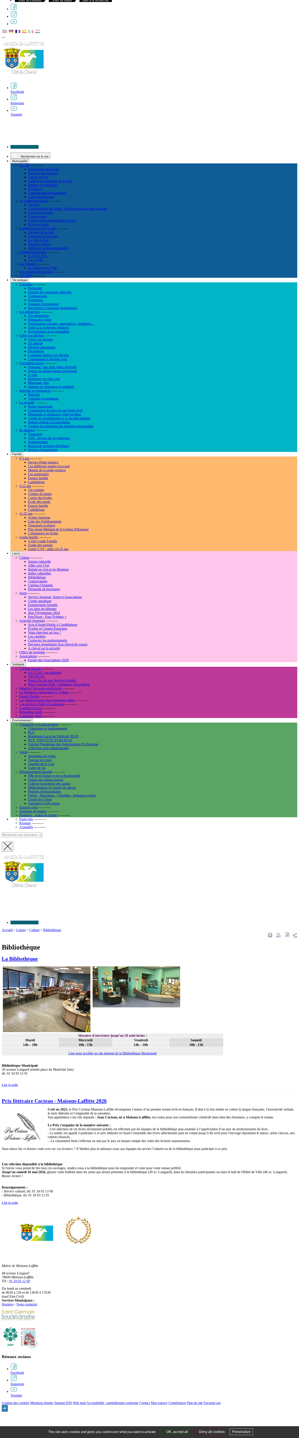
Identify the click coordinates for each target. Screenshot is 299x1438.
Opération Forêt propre (44, 803)
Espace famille (38, 478)
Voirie (23, 752)
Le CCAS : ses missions (45, 672)
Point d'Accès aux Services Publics (52, 680)
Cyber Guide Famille (42, 541)
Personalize (241, 1432)
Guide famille (28, 537)
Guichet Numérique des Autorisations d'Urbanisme (63, 744)
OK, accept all (176, 1432)
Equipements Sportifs (43, 605)
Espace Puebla (29, 696)
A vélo (32, 375)
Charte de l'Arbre (40, 799)
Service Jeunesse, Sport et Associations (55, 597)
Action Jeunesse (39, 517)
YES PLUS (36, 676)
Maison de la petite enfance (47, 470)
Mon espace (159, 1403)
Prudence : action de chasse (38, 815)
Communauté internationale (47, 193)
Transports (35, 434)
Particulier (35, 288)
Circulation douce (31, 363)
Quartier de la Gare (41, 764)
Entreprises (35, 300)
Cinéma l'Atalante (40, 585)
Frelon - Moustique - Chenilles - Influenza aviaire (62, 795)
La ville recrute (38, 240)
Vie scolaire (36, 490)
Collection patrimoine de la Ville (50, 181)
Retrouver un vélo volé (44, 379)
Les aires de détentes (42, 609)
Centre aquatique (39, 601)
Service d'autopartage (43, 450)
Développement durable (35, 772)
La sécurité (26, 402)
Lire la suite (10, 1085)
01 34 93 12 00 (19, 1281)
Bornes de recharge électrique (48, 446)
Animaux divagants (32, 811)
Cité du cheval (38, 177)
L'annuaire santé (30, 716)
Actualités (26, 827)
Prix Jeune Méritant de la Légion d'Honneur (58, 529)
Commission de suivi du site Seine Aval (55, 410)
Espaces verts (28, 807)
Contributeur (177, 1403)
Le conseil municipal (33, 201)
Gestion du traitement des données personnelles (60, 426)
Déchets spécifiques (41, 347)
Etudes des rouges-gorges (45, 780)
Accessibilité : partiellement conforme (112, 1403)
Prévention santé (30, 712)
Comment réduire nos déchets (48, 355)
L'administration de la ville (37, 228)
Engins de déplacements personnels (52, 371)
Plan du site (195, 1403)
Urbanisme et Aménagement (38, 724)
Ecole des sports (39, 502)
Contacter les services (43, 236)
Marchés (34, 394)
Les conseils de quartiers (36, 272)
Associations (28, 656)
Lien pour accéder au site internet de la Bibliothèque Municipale (113, 1053)
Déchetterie (36, 351)
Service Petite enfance (43, 462)
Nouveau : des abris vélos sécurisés (52, 367)
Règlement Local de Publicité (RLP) (53, 736)
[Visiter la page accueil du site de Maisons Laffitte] (24, 890)
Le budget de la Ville (42, 268)
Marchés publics (39, 244)
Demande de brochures (44, 589)
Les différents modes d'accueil (49, 466)
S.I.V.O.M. (35, 260)
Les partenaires (38, 474)
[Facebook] (14, 9)
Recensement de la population (48, 331)
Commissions (37, 216)
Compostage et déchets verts (47, 359)
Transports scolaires (41, 525)
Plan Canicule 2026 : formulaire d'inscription (59, 684)
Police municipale (40, 406)
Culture (24, 557)
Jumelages (35, 189)
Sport (23, 593)
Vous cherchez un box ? (44, 632)
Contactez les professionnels (47, 640)
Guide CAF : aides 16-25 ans (48, 549)
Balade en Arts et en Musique (48, 569)
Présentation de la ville (43, 169)
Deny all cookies (211, 1432)
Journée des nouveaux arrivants (49, 292)
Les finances (28, 264)
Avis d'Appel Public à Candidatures (52, 624)
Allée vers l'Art (38, 565)
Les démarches (29, 312)
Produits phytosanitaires (44, 791)
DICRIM (25, 276)
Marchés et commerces (35, 391)
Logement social (30, 708)
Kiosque (25, 823)
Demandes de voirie (42, 756)
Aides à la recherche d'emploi (48, 327)
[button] (287, 935)
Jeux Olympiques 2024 (44, 613)
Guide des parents (40, 545)
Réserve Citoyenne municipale (40, 688)
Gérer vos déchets (31, 335)
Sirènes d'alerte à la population (49, 422)
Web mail (79, 1403)
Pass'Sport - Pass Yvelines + (47, 617)
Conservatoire (37, 581)
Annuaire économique (43, 304)
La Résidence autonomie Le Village (44, 692)
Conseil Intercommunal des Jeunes (52, 220)
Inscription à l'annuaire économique (52, 308)
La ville (24, 165)
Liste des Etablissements (45, 521)
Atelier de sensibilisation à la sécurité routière (59, 418)
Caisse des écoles (40, 498)
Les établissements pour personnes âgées (47, 700)
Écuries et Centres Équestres (47, 628)
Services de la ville (41, 232)
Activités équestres (32, 621)
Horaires (8, 1304)
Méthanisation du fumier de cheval (52, 787)
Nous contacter (26, 1304)
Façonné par (212, 1403)
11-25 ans (26, 513)
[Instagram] (14, 16)
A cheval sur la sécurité (44, 648)
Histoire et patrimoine (43, 185)
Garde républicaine (41, 197)
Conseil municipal (40, 212)
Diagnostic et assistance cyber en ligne (54, 414)
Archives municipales (43, 173)
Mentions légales (41, 1403)
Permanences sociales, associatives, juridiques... (61, 323)
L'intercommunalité (32, 252)
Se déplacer (27, 430)
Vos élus (34, 205)
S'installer (26, 284)
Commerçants (37, 296)
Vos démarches (38, 316)
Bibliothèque (37, 577)
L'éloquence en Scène (43, 533)
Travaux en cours (40, 760)
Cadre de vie (37, 768)
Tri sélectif (35, 343)
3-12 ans (25, 486)
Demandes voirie (39, 320)
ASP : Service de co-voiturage (49, 438)
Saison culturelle (39, 561)
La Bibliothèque (20, 959)
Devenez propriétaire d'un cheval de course (58, 644)
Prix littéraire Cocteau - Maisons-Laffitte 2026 (54, 1101)
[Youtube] (14, 24)
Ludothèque (36, 482)
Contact (144, 1403)
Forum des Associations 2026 (48, 660)
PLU (31, 732)
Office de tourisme (32, 652)
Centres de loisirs (40, 494)
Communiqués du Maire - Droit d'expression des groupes (67, 208)
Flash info (26, 819)
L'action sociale (30, 668)
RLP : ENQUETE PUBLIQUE (50, 740)
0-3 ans (24, 458)
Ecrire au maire (38, 224)
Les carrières (37, 636)
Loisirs (21, 930)
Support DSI (63, 1403)
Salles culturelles (39, 573)
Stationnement (38, 442)
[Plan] (25, 147)
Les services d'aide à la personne (41, 704)
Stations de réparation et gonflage (51, 387)
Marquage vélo (38, 383)
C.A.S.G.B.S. (37, 256)
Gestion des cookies (15, 1403)
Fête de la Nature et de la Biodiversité (54, 776)
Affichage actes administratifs (48, 248)
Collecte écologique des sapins (49, 783)
